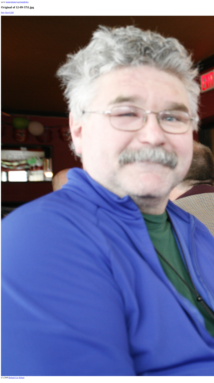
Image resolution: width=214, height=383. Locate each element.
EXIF (11, 13)
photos (13, 2)
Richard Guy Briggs (16, 378)
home (8, 2)
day (27, 2)
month (22, 2)
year (18, 2)
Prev (3, 13)
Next (7, 13)
